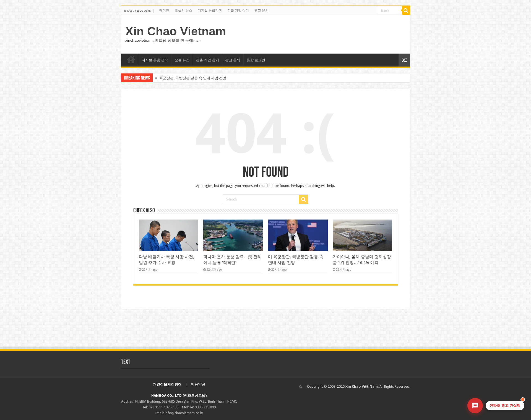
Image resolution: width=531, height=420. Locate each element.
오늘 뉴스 (182, 60)
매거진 (164, 10)
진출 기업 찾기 (238, 10)
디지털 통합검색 (210, 10)
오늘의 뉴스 (183, 10)
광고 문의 (261, 10)
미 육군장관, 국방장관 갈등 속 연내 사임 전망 (190, 78)
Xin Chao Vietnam (175, 31)
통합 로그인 (255, 60)
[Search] (406, 10)
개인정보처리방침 (167, 384)
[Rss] (300, 386)
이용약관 (198, 384)
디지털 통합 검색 (155, 60)
